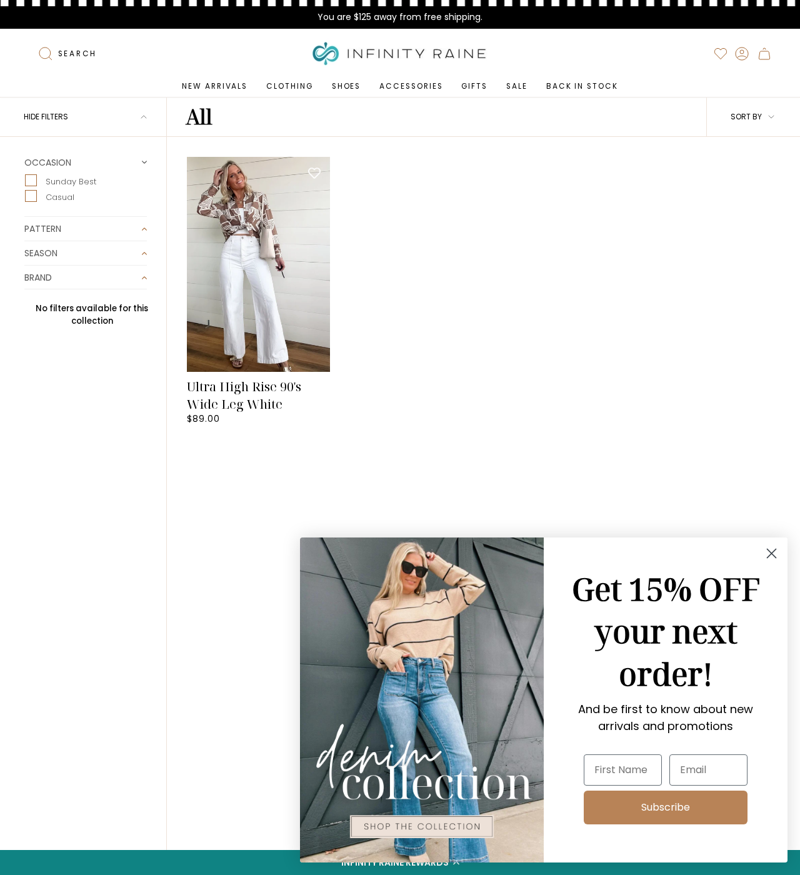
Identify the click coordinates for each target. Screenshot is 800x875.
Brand (38, 277)
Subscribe (665, 807)
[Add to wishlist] (314, 172)
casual (58, 197)
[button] (289, 86)
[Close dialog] (771, 553)
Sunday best (69, 181)
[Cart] (764, 53)
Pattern (42, 228)
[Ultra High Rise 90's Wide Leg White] (258, 264)
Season (41, 253)
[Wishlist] (721, 53)
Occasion (47, 163)
